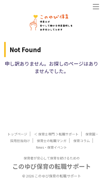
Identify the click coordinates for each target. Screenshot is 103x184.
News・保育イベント (51, 147)
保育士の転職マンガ (51, 140)
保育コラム (81, 140)
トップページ (17, 134)
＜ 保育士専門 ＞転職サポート (56, 134)
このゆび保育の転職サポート (51, 166)
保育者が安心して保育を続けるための (52, 158)
